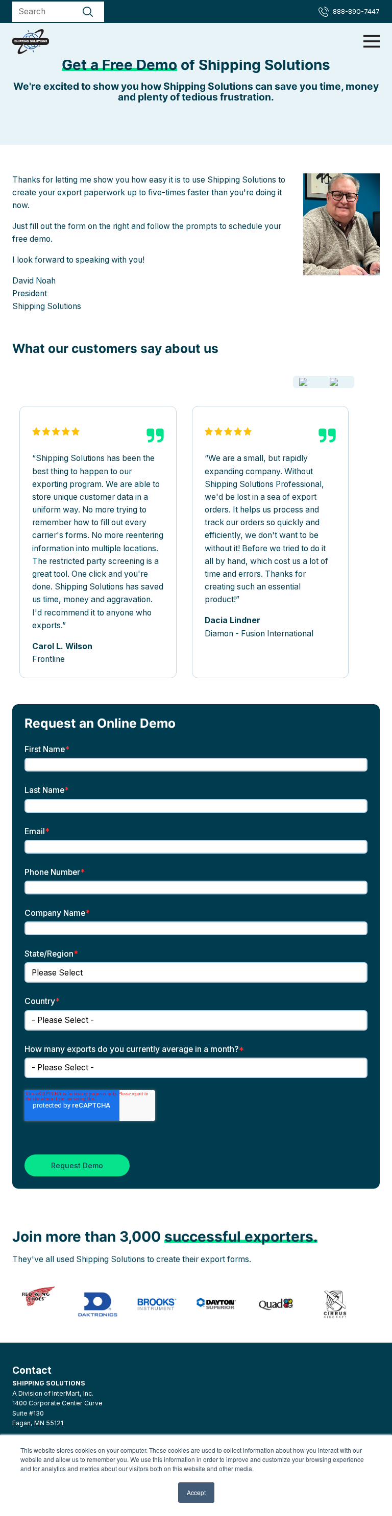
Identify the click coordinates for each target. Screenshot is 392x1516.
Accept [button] (196, 1492)
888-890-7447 (356, 11)
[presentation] (308, 382)
